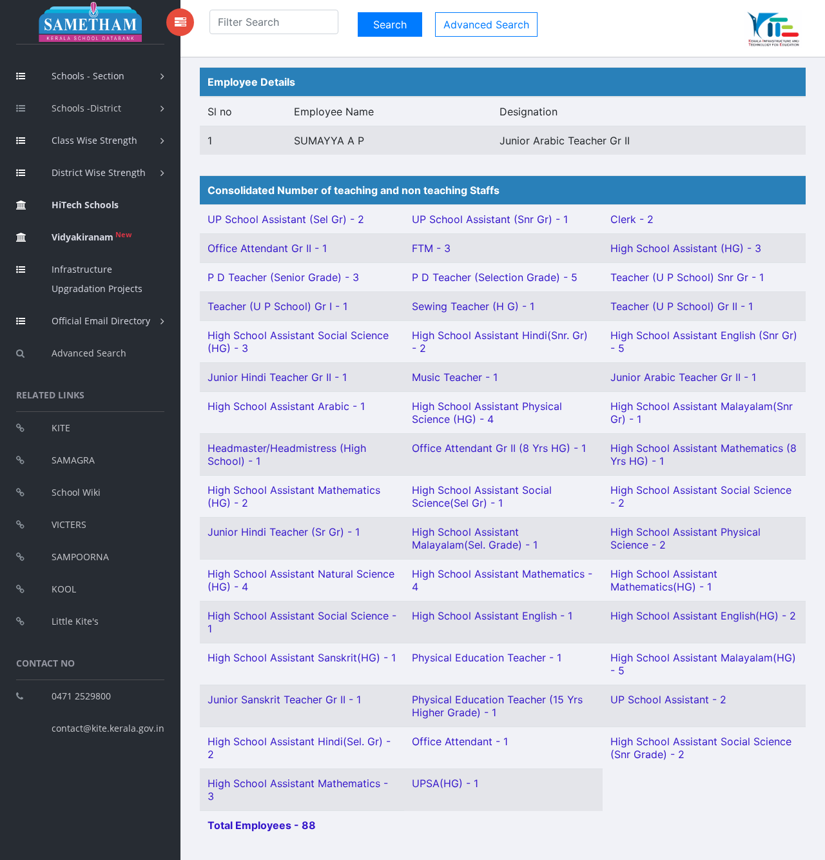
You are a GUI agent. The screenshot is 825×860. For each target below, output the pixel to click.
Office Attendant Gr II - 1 (267, 248)
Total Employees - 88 (262, 825)
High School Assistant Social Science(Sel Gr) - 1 (482, 496)
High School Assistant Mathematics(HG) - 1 (663, 580)
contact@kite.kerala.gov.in (108, 728)
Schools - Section (88, 76)
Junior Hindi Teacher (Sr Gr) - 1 (284, 531)
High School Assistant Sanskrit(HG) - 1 (302, 657)
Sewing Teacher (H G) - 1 (473, 306)
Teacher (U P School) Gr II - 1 (681, 306)
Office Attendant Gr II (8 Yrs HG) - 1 (499, 448)
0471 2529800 (81, 696)
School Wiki (76, 492)
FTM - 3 (431, 248)
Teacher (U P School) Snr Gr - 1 (687, 277)
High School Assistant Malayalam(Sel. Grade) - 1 (475, 538)
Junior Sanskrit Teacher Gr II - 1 (284, 699)
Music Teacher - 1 (455, 377)
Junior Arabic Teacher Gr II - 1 (683, 377)
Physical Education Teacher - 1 (486, 657)
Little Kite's (75, 621)
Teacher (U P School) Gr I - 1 (277, 306)
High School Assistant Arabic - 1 (286, 406)
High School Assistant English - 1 (492, 615)
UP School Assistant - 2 (668, 699)
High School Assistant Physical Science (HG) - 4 (487, 412)
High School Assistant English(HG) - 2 (703, 615)
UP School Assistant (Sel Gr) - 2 (286, 219)
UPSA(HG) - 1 (445, 783)
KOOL (64, 589)
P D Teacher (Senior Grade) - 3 (283, 277)
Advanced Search (89, 353)
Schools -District (86, 108)
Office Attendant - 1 (460, 741)
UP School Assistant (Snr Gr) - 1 (490, 219)
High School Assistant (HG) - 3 (685, 248)
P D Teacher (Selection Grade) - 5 (495, 277)
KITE (61, 428)
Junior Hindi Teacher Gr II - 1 (277, 377)
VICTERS (69, 524)
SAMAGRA (73, 460)
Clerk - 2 (632, 219)
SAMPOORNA (80, 557)
